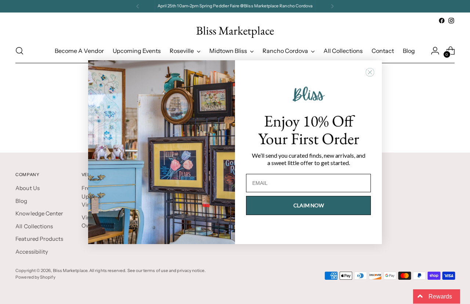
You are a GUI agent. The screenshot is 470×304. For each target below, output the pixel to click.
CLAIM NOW (308, 205)
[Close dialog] (370, 72)
